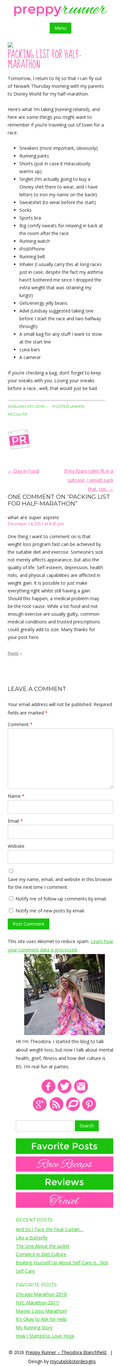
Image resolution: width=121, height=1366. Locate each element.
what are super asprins (33, 517)
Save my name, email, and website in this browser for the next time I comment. (60, 883)
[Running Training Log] (72, 1110)
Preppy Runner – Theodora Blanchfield (66, 1352)
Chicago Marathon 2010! (41, 1294)
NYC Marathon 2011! (37, 1302)
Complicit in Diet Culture (41, 1254)
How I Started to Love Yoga (45, 1336)
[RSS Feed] (56, 1110)
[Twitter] (64, 1092)
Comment (20, 724)
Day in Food (23, 471)
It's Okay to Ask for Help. (41, 1319)
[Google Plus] (39, 1110)
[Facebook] (48, 1092)
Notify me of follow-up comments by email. (61, 899)
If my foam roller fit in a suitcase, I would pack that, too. (88, 480)
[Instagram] (81, 1092)
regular (17, 414)
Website (16, 846)
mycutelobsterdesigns (73, 1361)
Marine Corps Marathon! (41, 1311)
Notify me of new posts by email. (50, 911)
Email (15, 821)
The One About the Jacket (43, 1246)
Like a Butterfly (31, 1238)
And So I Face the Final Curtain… (49, 1229)
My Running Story (34, 1327)
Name (16, 796)
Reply (13, 653)
